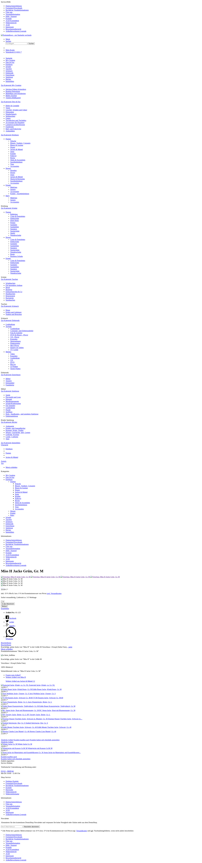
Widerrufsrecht (11, 23)
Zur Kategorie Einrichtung (10, 375)
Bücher (8, 530)
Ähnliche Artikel (7, 740)
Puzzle (8, 410)
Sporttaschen (10, 300)
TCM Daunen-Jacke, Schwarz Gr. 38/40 (48, 698)
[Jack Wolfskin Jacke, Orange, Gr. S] (15, 694)
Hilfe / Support (11, 16)
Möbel (8, 379)
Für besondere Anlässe (14, 285)
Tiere (7, 439)
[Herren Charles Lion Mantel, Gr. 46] (15, 731)
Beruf (8, 287)
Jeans (12, 152)
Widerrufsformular (12, 794)
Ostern (8, 118)
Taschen (9, 520)
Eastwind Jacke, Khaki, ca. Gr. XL (42, 685)
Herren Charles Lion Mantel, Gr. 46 (43, 731)
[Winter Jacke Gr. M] (9, 744)
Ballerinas (14, 214)
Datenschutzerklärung (14, 6)
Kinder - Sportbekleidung (19, 194)
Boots (12, 254)
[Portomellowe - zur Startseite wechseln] (16, 35)
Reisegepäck (10, 296)
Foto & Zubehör (16, 333)
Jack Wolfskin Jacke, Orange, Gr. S (42, 694)
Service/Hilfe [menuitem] (15, 16)
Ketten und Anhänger (14, 312)
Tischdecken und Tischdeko (16, 120)
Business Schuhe (16, 256)
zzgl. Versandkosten (54, 593)
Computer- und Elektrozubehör (21, 331)
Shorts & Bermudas (17, 179)
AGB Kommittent (12, 21)
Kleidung (9, 480)
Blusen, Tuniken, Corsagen (20, 143)
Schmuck (9, 522)
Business (9, 290)
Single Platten (15, 369)
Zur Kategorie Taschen (9, 279)
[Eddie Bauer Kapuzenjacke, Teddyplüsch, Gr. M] (20, 706)
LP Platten (14, 367)
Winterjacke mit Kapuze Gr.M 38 (40, 748)
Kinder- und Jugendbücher (15, 428)
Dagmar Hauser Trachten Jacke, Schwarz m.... (65, 719)
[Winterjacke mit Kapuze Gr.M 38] (14, 748)
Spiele (8, 395)
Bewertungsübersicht (13, 29)
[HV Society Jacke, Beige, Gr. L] (14, 715)
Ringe (8, 310)
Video (12, 354)
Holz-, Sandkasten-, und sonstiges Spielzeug (22, 414)
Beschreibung (6, 643)
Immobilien (10, 532)
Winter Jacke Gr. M (25, 744)
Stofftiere (9, 412)
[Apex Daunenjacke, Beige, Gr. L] (14, 702)
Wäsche (13, 141)
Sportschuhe (14, 231)
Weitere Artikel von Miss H (16, 677)
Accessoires (14, 166)
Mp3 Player (14, 345)
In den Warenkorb (8, 604)
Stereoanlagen (15, 341)
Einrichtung (10, 526)
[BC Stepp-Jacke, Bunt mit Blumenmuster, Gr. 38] (20, 710)
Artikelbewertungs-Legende (16, 31)
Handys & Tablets (17, 348)
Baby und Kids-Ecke (13, 129)
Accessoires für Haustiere (15, 123)
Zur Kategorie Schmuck (10, 306)
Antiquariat (10, 426)
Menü (8, 39)
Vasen (8, 108)
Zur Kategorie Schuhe (9, 208)
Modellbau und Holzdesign (16, 94)
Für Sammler (10, 406)
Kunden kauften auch (22, 740)
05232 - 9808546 (7, 771)
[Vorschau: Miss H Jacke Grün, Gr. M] (16, 577)
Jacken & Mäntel (16, 149)
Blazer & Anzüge (16, 145)
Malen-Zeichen (11, 96)
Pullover (13, 156)
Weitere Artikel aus (20, 681)
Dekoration (10, 112)
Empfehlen (5, 609)
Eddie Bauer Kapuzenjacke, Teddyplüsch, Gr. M (57, 706)
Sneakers (13, 229)
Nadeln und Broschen (14, 314)
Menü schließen (11, 467)
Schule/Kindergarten (13, 403)
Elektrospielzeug (12, 416)
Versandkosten (81, 831)
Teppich (9, 381)
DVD (12, 362)
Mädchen (13, 187)
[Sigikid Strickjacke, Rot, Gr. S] (13, 723)
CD (11, 360)
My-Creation (10, 475)
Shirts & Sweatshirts (17, 160)
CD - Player (14, 337)
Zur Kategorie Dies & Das (10, 102)
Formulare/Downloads (14, 8)
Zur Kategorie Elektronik (10, 320)
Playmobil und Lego (13, 397)
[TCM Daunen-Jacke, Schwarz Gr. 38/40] (17, 698)
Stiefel (12, 233)
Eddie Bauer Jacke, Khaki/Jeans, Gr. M (46, 689)
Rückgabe (9, 790)
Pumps (12, 223)
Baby (8, 196)
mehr (70, 647)
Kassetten (13, 356)
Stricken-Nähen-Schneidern (16, 89)
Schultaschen (10, 283)
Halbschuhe (14, 218)
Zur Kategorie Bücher (9, 422)
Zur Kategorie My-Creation (11, 85)
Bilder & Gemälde (12, 106)
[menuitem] (103, 6)
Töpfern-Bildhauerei (13, 98)
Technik (9, 327)
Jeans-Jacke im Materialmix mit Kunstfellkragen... (62, 753)
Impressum (10, 27)
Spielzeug (9, 528)
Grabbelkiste (10, 324)
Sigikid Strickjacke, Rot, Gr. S (37, 723)
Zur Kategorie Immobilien (10, 443)
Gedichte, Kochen (12, 435)
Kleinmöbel (10, 383)
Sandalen (13, 225)
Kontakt (9, 19)
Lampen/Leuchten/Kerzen (15, 125)
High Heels (14, 221)
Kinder (8, 185)
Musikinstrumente (12, 401)
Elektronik (9, 524)
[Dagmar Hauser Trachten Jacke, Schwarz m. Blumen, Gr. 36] (24, 719)
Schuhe (8, 517)
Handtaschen (10, 294)
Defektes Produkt (12, 781)
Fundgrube (10, 127)
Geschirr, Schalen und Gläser (16, 110)
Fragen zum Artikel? (13, 675)
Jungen (13, 189)
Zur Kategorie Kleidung (10, 135)
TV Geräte (14, 350)
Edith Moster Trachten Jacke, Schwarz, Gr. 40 (54, 727)
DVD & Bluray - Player (19, 335)
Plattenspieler (15, 343)
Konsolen (13, 339)
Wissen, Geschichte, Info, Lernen (18, 432)
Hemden (13, 170)
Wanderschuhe (15, 235)
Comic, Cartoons (12, 437)
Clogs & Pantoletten (17, 216)
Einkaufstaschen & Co (14, 292)
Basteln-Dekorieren (13, 91)
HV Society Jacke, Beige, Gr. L (38, 715)
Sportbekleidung (16, 162)
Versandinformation (13, 14)
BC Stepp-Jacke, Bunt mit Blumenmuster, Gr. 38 (57, 710)
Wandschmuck (11, 114)
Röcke (12, 158)
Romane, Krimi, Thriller (14, 430)
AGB (8, 25)
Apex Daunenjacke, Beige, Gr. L (40, 702)
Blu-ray (13, 364)
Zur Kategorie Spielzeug (10, 391)
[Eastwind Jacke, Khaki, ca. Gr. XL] (15, 685)
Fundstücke (10, 385)
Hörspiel (9, 399)
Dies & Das (10, 477)
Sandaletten (14, 227)
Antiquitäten (10, 131)
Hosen (12, 147)
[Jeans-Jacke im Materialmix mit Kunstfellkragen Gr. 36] (22, 753)
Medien (8, 352)
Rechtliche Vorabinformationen (17, 10)
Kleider (13, 154)
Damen (8, 139)
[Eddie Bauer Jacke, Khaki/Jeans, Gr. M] (16, 689)
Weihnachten (10, 116)
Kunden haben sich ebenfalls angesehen (45, 740)
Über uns (9, 12)
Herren (8, 168)
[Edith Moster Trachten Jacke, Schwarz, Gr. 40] (19, 727)
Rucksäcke (10, 298)
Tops (12, 164)
